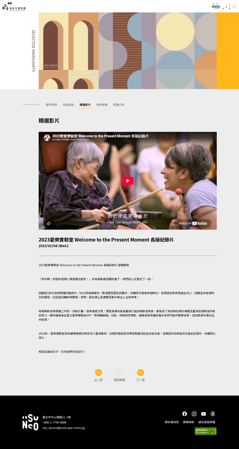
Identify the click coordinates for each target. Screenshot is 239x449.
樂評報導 (102, 105)
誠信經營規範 (206, 422)
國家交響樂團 (17, 6)
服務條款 (188, 422)
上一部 (98, 379)
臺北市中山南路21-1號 (57, 417)
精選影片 (85, 105)
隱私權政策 (172, 422)
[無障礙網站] (206, 431)
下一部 (140, 379)
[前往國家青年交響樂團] (216, 6)
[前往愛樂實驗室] (226, 6)
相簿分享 (118, 105)
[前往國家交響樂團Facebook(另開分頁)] (185, 414)
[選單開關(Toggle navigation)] (234, 6)
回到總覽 (119, 379)
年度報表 (68, 105)
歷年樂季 (51, 105)
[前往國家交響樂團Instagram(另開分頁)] (194, 414)
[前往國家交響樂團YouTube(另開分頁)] (204, 413)
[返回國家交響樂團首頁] (30, 422)
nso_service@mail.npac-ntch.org (64, 428)
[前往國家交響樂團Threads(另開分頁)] (213, 414)
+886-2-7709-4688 (54, 422)
